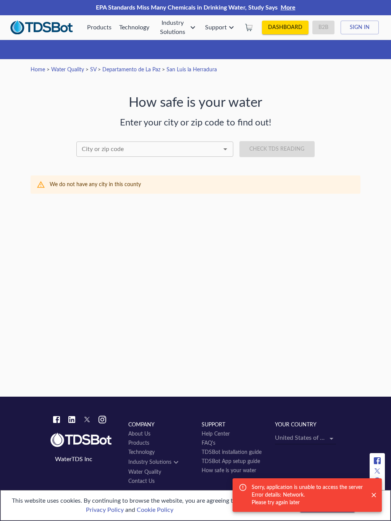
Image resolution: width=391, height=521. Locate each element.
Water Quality (67, 69)
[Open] (225, 149)
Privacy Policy (105, 510)
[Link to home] (85, 440)
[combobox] (154, 149)
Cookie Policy (155, 510)
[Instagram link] (102, 420)
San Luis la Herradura (191, 69)
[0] (249, 27)
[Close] (374, 495)
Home (38, 69)
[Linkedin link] (71, 420)
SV (93, 69)
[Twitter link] (87, 420)
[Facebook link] (56, 420)
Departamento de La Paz (131, 69)
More (288, 8)
